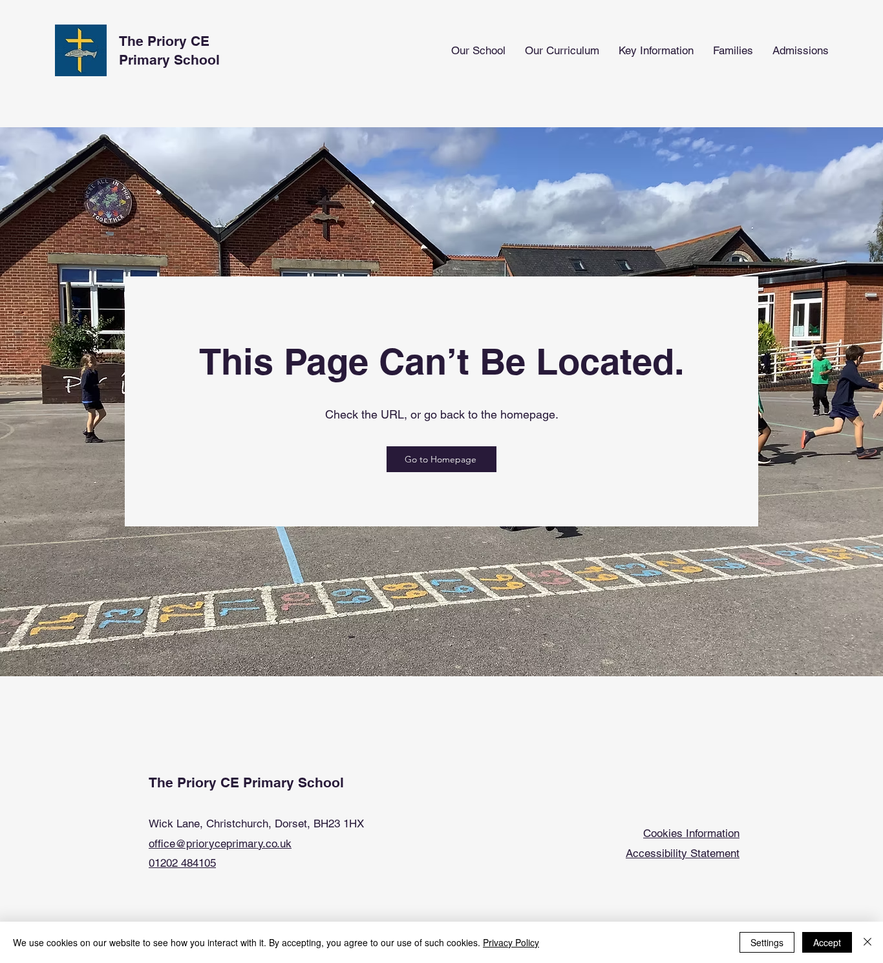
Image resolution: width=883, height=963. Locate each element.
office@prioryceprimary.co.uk (220, 843)
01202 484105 (182, 862)
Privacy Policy (511, 942)
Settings (766, 942)
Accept (827, 942)
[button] (478, 50)
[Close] (867, 942)
